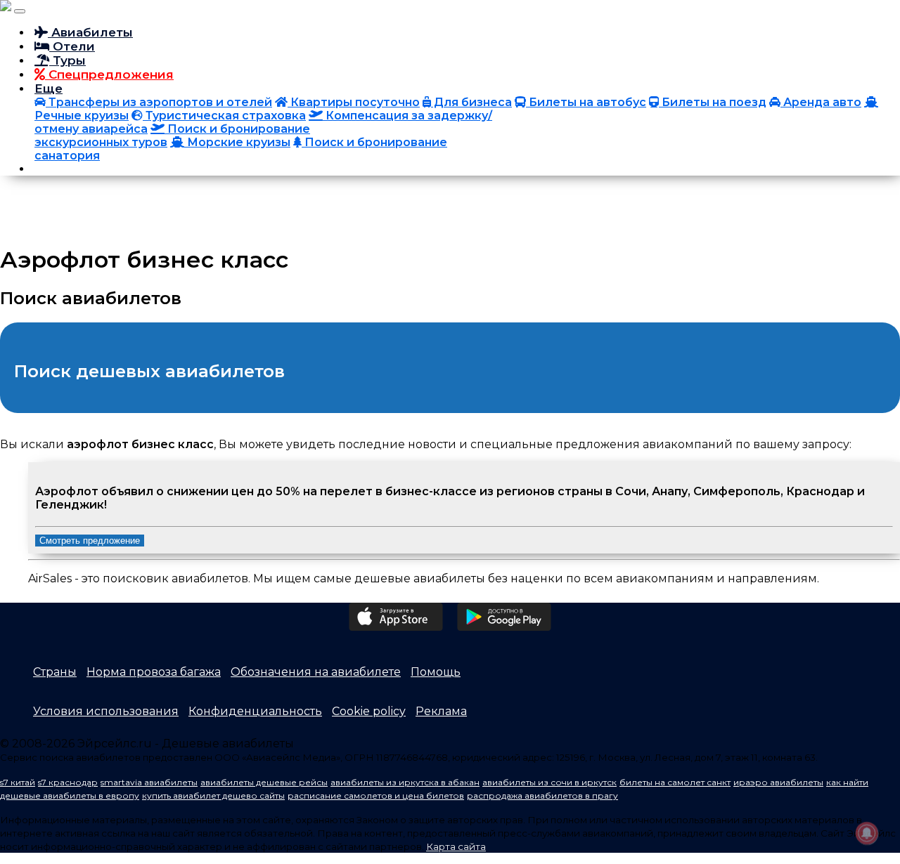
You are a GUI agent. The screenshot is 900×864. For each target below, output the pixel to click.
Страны (55, 672)
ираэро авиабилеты (778, 782)
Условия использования (106, 711)
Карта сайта (456, 846)
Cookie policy (369, 711)
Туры (67, 60)
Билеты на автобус (586, 102)
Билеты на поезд (712, 102)
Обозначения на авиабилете (316, 672)
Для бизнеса (471, 102)
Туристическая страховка (224, 115)
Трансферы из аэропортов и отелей (159, 102)
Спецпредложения (109, 74)
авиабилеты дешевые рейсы (264, 782)
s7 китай (17, 782)
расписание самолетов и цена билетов (376, 795)
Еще (48, 88)
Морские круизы (237, 142)
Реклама (441, 711)
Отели (72, 46)
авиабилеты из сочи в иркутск (549, 782)
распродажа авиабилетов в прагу (542, 795)
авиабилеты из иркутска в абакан (405, 782)
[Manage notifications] (867, 833)
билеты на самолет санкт (675, 782)
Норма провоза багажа (153, 672)
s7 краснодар (68, 782)
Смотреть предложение (89, 540)
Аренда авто (820, 102)
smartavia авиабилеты (149, 782)
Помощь (436, 672)
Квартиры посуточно (354, 102)
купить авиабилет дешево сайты (213, 795)
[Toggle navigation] (19, 11)
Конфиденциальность (255, 711)
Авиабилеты (90, 32)
